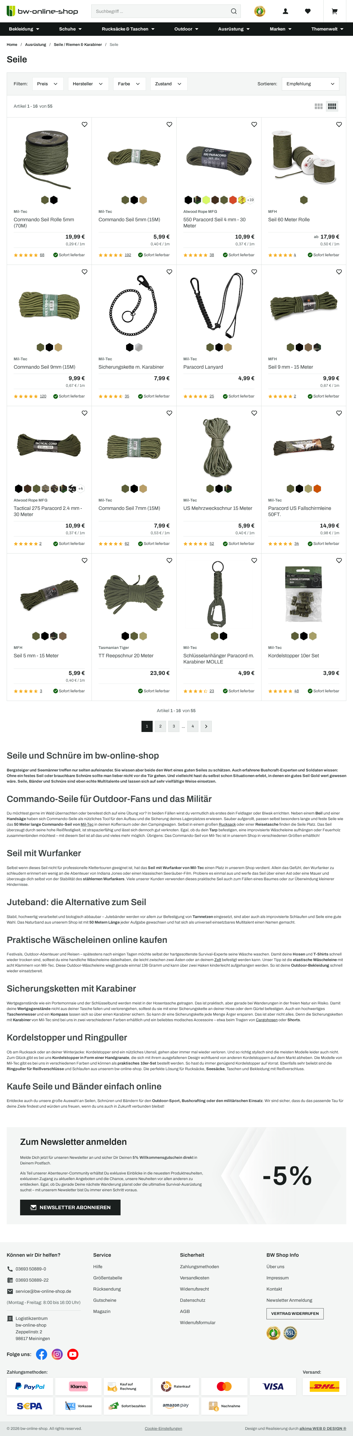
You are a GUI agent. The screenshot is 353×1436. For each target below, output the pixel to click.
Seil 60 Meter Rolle (289, 219)
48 (296, 691)
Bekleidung (21, 29)
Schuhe (67, 29)
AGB (185, 1311)
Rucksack (227, 824)
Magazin (102, 1311)
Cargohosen (267, 1020)
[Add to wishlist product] (85, 124)
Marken (277, 29)
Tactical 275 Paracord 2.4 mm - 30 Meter (48, 511)
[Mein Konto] (285, 11)
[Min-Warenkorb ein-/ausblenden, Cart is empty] (334, 11)
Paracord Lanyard (203, 367)
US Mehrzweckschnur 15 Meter (217, 508)
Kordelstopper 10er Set (293, 655)
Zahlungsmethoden (199, 1266)
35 (127, 396)
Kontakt (274, 1289)
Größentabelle (107, 1277)
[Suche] (234, 11)
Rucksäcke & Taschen (125, 29)
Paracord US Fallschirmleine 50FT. (299, 511)
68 (42, 255)
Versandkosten (194, 1277)
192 (128, 255)
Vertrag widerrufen (295, 1314)
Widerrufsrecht (194, 1289)
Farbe (124, 83)
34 (296, 544)
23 (212, 691)
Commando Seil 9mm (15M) (44, 367)
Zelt (217, 960)
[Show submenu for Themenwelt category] (341, 29)
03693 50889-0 (31, 1268)
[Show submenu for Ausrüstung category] (248, 29)
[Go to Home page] (46, 11)
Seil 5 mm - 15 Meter (36, 655)
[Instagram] (57, 1354)
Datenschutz (192, 1300)
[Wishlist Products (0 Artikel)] (308, 11)
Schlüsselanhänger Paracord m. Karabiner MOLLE (218, 659)
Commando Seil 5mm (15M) (129, 219)
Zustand (163, 83)
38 (212, 255)
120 (43, 396)
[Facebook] (41, 1354)
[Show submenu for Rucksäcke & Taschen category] (153, 29)
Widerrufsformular (197, 1322)
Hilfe (97, 1266)
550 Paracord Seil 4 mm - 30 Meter (214, 223)
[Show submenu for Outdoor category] (196, 29)
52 (212, 544)
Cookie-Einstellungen (163, 1428)
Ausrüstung (231, 29)
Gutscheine (104, 1300)
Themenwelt (324, 29)
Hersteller (83, 83)
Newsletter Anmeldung (289, 1300)
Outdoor (183, 29)
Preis (42, 83)
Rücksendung (107, 1289)
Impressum (277, 1277)
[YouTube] (72, 1354)
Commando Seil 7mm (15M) (129, 508)
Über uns (275, 1266)
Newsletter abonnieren (75, 1207)
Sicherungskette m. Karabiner (131, 367)
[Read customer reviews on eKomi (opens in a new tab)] (259, 11)
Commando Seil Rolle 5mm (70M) (44, 223)
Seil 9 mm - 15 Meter (290, 367)
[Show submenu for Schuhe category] (80, 29)
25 (212, 396)
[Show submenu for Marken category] (290, 29)
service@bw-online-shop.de (43, 1291)
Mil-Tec (87, 824)
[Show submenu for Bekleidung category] (37, 29)
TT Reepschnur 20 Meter (126, 655)
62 (127, 544)
